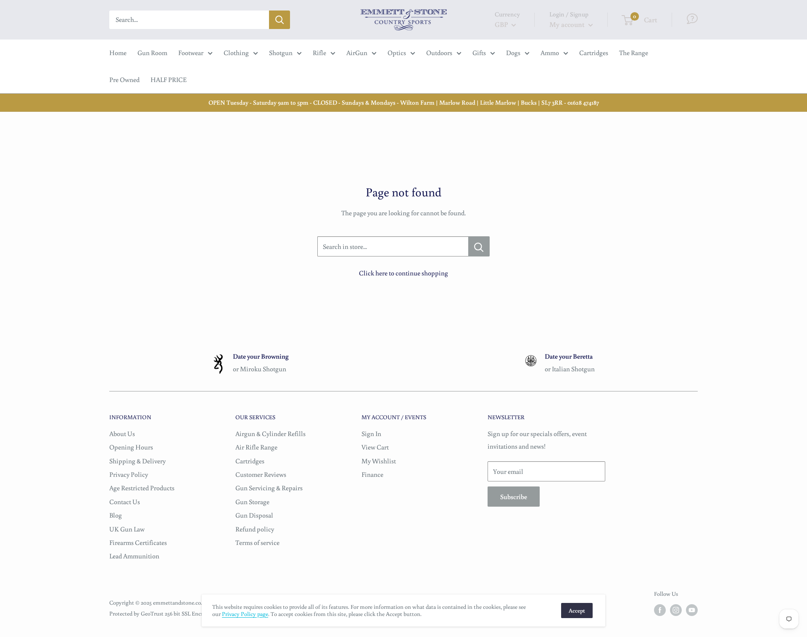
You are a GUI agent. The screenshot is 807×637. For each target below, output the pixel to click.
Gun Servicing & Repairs (269, 488)
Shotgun (281, 52)
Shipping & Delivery (137, 461)
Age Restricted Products (141, 488)
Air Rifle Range (256, 447)
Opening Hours (131, 447)
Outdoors (439, 52)
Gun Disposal (254, 515)
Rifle (319, 52)
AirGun (356, 52)
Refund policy (254, 529)
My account (567, 24)
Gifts (479, 52)
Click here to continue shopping (403, 273)
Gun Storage (252, 501)
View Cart (375, 447)
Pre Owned (124, 79)
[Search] (279, 20)
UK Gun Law (127, 529)
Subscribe (513, 496)
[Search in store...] (479, 246)
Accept (577, 610)
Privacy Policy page (245, 614)
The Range (633, 52)
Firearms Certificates (138, 542)
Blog (115, 515)
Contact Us (124, 501)
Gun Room (152, 52)
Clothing (236, 52)
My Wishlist (378, 461)
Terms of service (257, 542)
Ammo (550, 52)
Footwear (190, 52)
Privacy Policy (128, 474)
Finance (372, 474)
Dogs (513, 52)
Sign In (371, 433)
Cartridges (593, 52)
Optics (397, 52)
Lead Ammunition (134, 556)
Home (118, 52)
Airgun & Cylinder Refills (270, 433)
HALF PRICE (168, 79)
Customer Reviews (260, 474)
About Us (122, 433)
